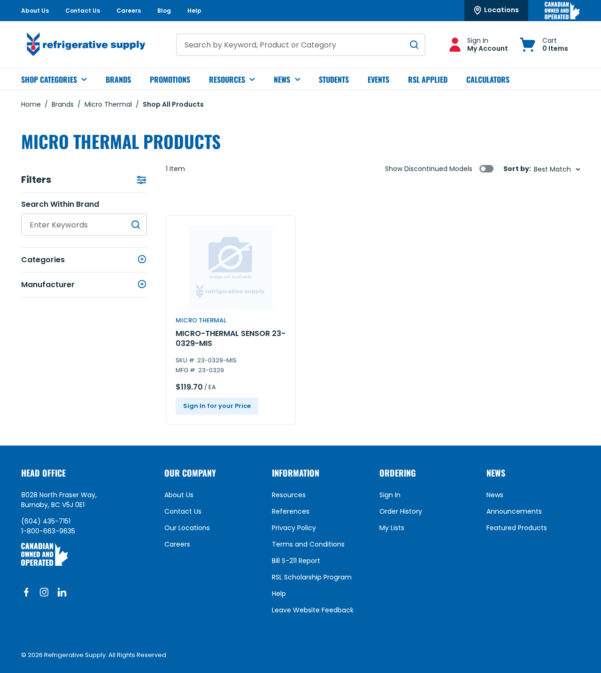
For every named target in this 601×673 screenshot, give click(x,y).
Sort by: (517, 168)
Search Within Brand (60, 204)
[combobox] (300, 44)
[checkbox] (486, 168)
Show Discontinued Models (428, 168)
